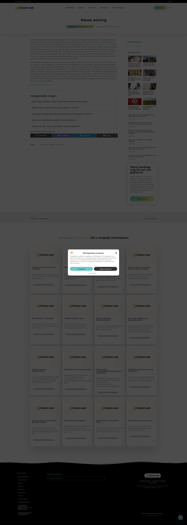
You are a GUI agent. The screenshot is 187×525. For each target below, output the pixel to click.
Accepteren (81, 269)
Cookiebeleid (92, 273)
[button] (116, 253)
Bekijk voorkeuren (106, 269)
